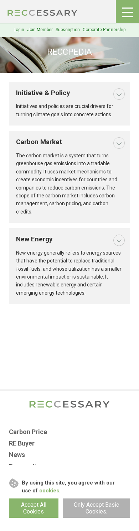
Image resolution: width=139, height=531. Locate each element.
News (17, 454)
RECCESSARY (42, 12)
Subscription (68, 29)
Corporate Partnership (104, 29)
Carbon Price (28, 432)
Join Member (40, 29)
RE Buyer (22, 443)
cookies (49, 490)
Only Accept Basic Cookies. (96, 508)
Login (19, 29)
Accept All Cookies (33, 508)
